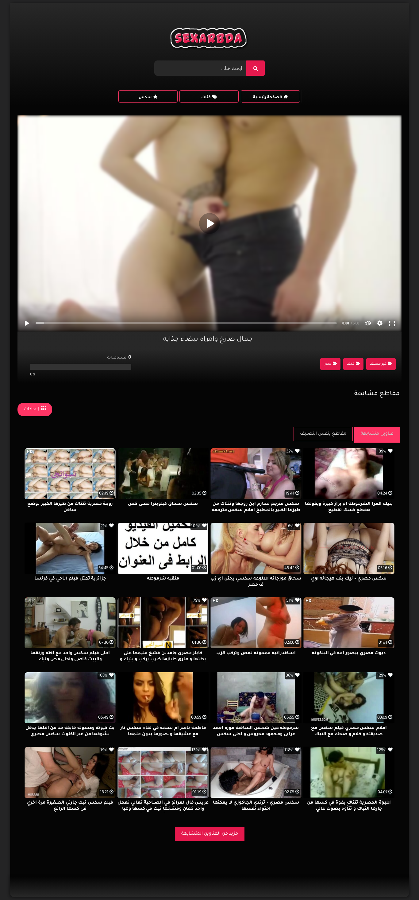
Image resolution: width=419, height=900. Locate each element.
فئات (206, 97)
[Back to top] (399, 882)
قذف (351, 364)
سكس (145, 97)
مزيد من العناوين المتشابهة (209, 834)
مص (327, 364)
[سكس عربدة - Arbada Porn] (209, 39)
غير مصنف (378, 364)
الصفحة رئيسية (267, 97)
